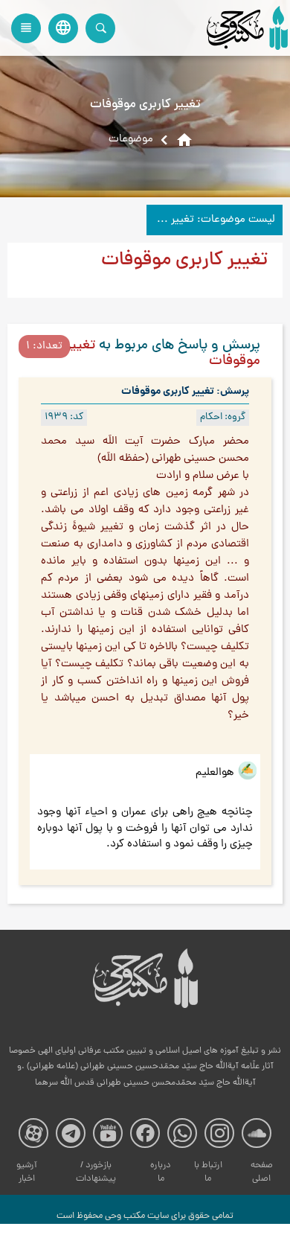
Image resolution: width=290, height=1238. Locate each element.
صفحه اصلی (262, 1172)
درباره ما (160, 1172)
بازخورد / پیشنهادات (96, 1172)
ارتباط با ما (208, 1172)
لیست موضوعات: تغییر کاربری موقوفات (210, 220)
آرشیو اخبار (26, 1172)
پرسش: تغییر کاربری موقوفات (185, 391)
